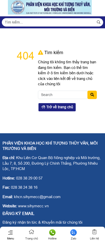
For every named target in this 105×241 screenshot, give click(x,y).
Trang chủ (31, 238)
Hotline (52, 238)
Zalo (73, 238)
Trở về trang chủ (59, 107)
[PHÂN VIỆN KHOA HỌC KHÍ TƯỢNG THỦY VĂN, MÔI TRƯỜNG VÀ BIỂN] (50, 13)
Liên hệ (94, 238)
